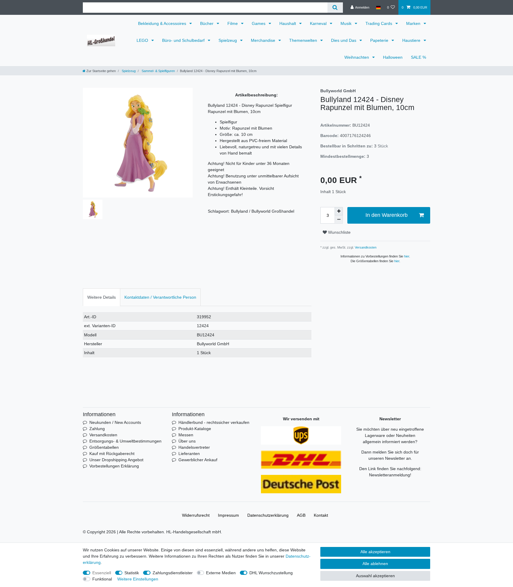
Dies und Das (344, 40)
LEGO (143, 40)
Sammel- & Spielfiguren (158, 71)
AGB (301, 515)
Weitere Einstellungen (137, 579)
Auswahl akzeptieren (375, 575)
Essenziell (101, 572)
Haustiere (412, 40)
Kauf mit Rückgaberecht (111, 453)
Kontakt (321, 515)
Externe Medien (221, 572)
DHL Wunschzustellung (271, 572)
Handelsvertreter (194, 447)
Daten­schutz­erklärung (268, 515)
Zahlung (97, 428)
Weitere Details (101, 297)
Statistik (131, 572)
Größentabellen (104, 447)
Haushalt (288, 23)
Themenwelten (303, 40)
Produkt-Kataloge (194, 428)
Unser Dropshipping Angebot (116, 459)
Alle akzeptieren (375, 551)
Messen (185, 434)
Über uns (187, 441)
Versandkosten (365, 247)
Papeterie (380, 40)
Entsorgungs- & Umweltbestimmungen (125, 441)
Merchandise (263, 40)
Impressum (228, 515)
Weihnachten (357, 57)
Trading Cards (379, 23)
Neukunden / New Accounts (115, 422)
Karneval (319, 23)
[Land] (378, 7)
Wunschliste (339, 232)
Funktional (102, 579)
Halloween (393, 57)
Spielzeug (228, 40)
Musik (347, 23)
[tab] (101, 297)
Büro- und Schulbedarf (184, 40)
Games (259, 23)
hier (406, 256)
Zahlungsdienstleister (173, 572)
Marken (414, 23)
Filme (233, 23)
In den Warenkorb (386, 215)
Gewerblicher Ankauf (197, 459)
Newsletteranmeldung (389, 475)
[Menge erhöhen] (339, 211)
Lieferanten (189, 453)
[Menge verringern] (339, 219)
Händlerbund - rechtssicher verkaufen (213, 422)
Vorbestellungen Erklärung (114, 466)
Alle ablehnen (375, 563)
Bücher (207, 23)
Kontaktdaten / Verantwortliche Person (160, 297)
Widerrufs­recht (196, 515)
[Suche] (335, 7)
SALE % (418, 57)
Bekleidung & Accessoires (162, 23)
